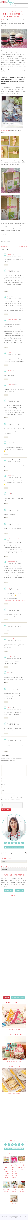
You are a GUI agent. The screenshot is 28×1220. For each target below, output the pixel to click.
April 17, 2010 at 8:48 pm (14, 477)
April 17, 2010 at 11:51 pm (14, 495)
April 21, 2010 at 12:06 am (14, 658)
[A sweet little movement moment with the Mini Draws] (14, 921)
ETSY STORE (19, 890)
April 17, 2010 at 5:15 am (14, 354)
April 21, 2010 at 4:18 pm (14, 674)
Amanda (9, 475)
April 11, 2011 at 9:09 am (14, 724)
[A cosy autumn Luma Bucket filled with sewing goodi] (14, 986)
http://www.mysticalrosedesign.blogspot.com (15, 600)
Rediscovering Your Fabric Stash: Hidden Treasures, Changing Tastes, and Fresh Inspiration (6, 1171)
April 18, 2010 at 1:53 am (14, 461)
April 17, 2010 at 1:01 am (14, 256)
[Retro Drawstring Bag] (14, 1048)
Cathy (8, 296)
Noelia (9, 523)
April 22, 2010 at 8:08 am (14, 689)
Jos (8, 509)
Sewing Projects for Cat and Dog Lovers (21, 1166)
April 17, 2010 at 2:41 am (14, 321)
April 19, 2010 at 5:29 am (14, 563)
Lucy (8, 588)
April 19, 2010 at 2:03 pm (14, 589)
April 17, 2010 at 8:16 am (14, 386)
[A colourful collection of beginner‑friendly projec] (14, 953)
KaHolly (9, 352)
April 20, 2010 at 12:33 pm (14, 626)
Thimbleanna (10, 384)
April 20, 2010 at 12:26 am (14, 610)
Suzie (8, 609)
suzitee (9, 254)
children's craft (14, 243)
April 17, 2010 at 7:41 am (14, 372)
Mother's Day (21, 240)
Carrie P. (9, 624)
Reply (5, 264)
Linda (8, 270)
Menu (14, 5)
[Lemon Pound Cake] (14, 1080)
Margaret (9, 656)
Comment (4, 764)
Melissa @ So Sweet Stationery (15, 538)
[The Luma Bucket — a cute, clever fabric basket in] (14, 905)
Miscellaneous (13, 240)
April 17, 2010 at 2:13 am (14, 298)
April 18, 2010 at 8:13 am (14, 524)
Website (3, 790)
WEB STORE (8, 890)
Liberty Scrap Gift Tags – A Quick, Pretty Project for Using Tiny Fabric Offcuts (14, 1171)
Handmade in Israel (12, 638)
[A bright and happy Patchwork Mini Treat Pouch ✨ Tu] (14, 969)
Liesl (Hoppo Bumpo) (12, 319)
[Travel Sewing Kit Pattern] (14, 1016)
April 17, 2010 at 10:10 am (14, 401)
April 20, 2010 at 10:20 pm (14, 640)
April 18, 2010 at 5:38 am (14, 510)
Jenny (8, 672)
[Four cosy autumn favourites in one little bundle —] (14, 938)
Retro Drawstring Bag (14, 1061)
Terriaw (9, 423)
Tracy (8, 400)
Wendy (9, 688)
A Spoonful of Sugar (7, 6)
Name (3, 779)
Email (3, 784)
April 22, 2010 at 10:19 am (14, 709)
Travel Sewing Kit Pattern (14, 1029)
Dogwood (10, 707)
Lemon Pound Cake (14, 1093)
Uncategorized (5, 241)
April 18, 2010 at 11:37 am (14, 542)
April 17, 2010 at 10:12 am (14, 424)
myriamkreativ (11, 561)
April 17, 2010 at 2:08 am (14, 271)
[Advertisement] (14, 1113)
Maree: (9, 493)
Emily (2, 19)
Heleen (9, 370)
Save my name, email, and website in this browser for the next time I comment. (11, 798)
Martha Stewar (5, 130)
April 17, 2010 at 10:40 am (14, 444)
